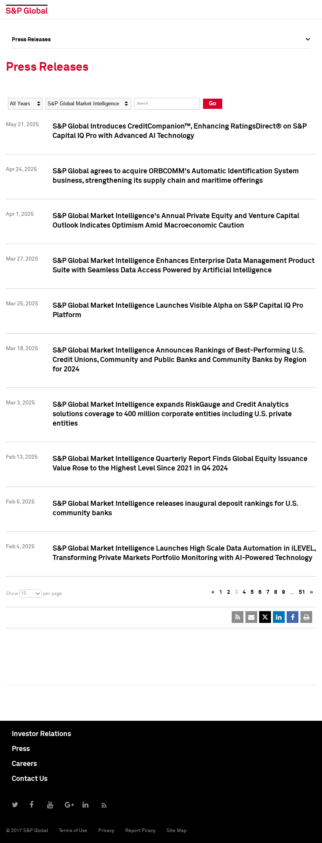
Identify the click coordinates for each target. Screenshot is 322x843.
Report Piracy (140, 830)
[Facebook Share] (292, 617)
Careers (24, 764)
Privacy (106, 830)
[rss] (237, 617)
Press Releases (31, 74)
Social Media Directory (41, 109)
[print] (306, 617)
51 (302, 592)
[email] (251, 617)
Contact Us (30, 778)
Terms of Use (73, 830)
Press (21, 749)
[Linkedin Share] (279, 617)
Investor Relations (41, 734)
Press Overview (31, 57)
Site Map (176, 830)
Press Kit (23, 126)
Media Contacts (32, 91)
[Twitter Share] (265, 617)
